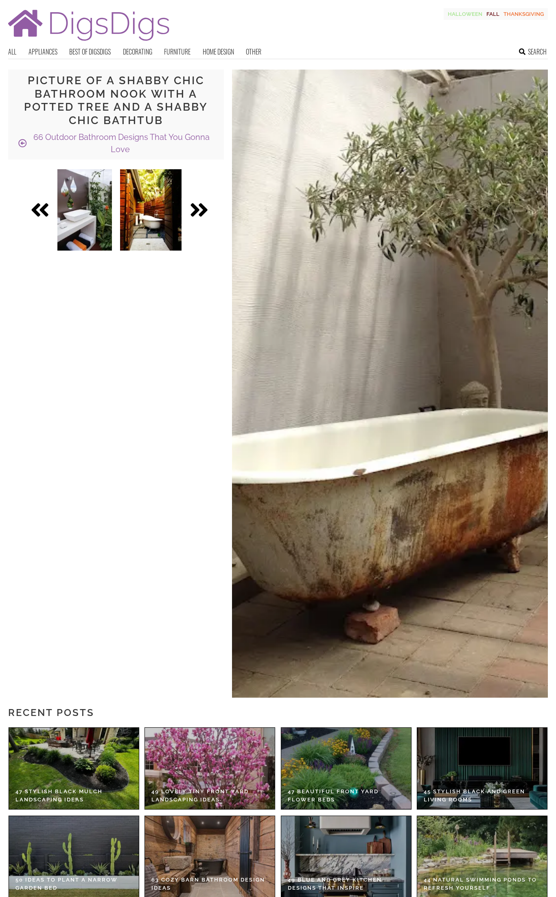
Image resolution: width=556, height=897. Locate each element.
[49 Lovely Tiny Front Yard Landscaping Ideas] (210, 768)
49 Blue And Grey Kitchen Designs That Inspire (335, 884)
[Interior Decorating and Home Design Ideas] (88, 42)
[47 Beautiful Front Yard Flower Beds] (346, 768)
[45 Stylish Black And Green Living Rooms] (482, 768)
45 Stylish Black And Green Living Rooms (474, 795)
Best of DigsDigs (90, 52)
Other (253, 52)
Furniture (177, 52)
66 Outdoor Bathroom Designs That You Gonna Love (120, 143)
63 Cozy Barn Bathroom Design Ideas (208, 884)
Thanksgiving (523, 14)
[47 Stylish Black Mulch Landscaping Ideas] (74, 768)
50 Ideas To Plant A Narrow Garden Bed (66, 884)
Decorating (137, 52)
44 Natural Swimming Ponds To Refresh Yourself (480, 884)
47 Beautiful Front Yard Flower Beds (333, 795)
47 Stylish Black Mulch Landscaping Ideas (59, 795)
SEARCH (537, 52)
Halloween (465, 14)
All (12, 52)
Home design (218, 52)
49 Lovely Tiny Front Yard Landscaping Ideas (200, 795)
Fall (492, 14)
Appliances (42, 52)
